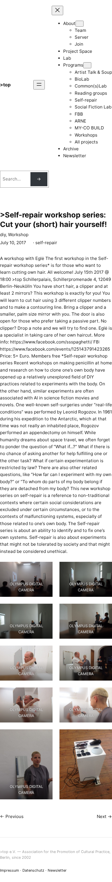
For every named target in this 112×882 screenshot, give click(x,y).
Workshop (18, 234)
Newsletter (57, 870)
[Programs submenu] (87, 65)
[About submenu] (80, 24)
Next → (104, 816)
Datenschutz (33, 870)
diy (3, 234)
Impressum (9, 870)
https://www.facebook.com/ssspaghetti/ (51, 342)
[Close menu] (57, 10)
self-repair (46, 242)
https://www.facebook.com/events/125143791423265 (55, 349)
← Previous (12, 816)
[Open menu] (39, 85)
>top (5, 85)
